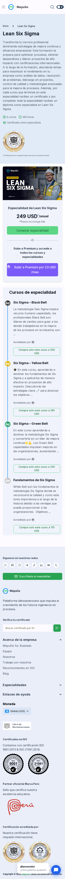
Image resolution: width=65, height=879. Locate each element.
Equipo (7, 651)
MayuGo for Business (17, 645)
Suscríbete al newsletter (35, 576)
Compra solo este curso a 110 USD (36, 529)
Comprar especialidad (32, 230)
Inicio (6, 25)
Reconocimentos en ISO (19, 668)
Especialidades (14, 685)
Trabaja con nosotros (17, 662)
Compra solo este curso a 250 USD (37, 468)
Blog (6, 673)
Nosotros (9, 657)
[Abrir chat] (56, 870)
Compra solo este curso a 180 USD (37, 412)
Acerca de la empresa (20, 639)
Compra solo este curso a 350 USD (37, 351)
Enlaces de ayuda (16, 694)
